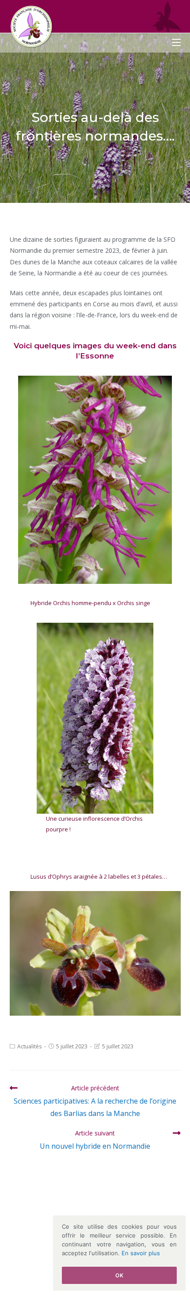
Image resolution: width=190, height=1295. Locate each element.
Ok (119, 1275)
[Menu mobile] (176, 42)
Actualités (29, 1046)
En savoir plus (141, 1253)
